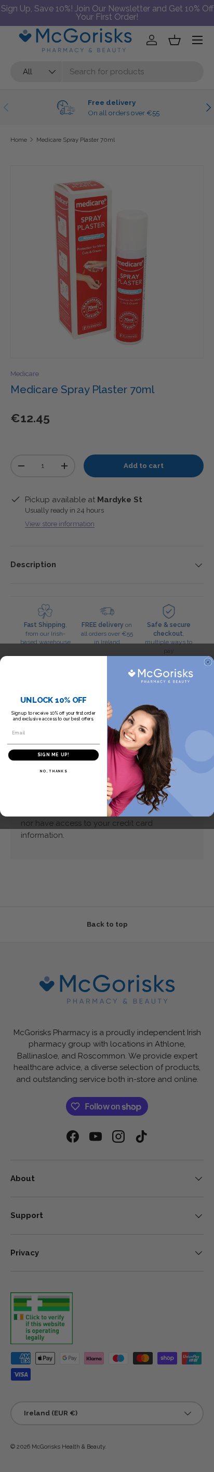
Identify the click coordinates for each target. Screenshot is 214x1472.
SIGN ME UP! (53, 754)
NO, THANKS (53, 771)
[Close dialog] (208, 662)
